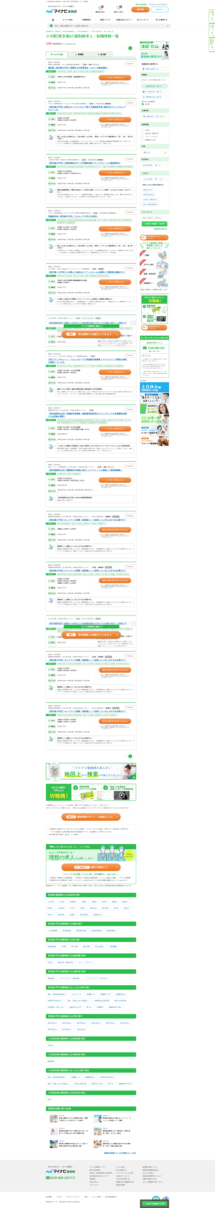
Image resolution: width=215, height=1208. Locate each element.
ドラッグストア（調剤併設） (70, 978)
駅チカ (89, 1007)
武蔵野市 (73, 902)
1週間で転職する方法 (149, 1179)
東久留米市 (84, 915)
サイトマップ (94, 1185)
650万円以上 (67, 1029)
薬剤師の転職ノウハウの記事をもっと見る (120, 1153)
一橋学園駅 (113, 946)
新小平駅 (74, 946)
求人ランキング (143, 20)
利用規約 (92, 1179)
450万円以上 (96, 1023)
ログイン (159, 9)
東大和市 (61, 915)
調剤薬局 (51, 978)
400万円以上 (81, 1023)
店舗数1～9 (90, 994)
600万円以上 (52, 1029)
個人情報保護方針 (111, 1197)
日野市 (82, 908)
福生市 (126, 908)
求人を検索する (161, 20)
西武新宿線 (67, 931)
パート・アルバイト (85, 962)
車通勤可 (100, 1007)
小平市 (72, 908)
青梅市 (94, 902)
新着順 (80, 54)
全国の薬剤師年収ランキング (152, 1176)
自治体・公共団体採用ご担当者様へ (101, 1173)
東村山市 (93, 908)
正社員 (50, 962)
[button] (130, 64)
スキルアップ (76, 994)
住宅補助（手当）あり (56, 1007)
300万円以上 (52, 1023)
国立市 (116, 908)
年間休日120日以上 (55, 1001)
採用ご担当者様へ (141, 4)
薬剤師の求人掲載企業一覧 (125, 1182)
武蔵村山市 (97, 915)
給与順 (103, 54)
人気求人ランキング (122, 1176)
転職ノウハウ (105, 20)
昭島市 (114, 902)
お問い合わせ (94, 1182)
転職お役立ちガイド (124, 20)
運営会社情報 (120, 1185)
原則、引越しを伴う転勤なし (78, 1001)
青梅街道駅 (52, 946)
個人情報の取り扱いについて (99, 1176)
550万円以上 (125, 1023)
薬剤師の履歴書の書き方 (151, 1170)
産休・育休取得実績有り (57, 994)
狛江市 (50, 915)
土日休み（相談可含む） (150, 199)
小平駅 (63, 946)
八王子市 (51, 902)
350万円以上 (67, 1023)
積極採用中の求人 (115, 1007)
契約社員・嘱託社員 (65, 962)
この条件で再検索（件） (154, 224)
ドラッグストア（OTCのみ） (97, 978)
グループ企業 (96, 1197)
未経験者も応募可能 (101, 1001)
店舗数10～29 (105, 994)
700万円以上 (81, 1029)
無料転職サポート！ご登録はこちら (90, 817)
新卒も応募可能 (120, 1001)
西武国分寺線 (81, 931)
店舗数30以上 (121, 994)
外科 (49, 1100)
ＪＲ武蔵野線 (53, 931)
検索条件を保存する (160, 229)
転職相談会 (86, 20)
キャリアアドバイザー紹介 (125, 1173)
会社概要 (49, 1197)
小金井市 (61, 908)
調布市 (124, 902)
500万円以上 (110, 1023)
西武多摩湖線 (97, 931)
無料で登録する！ (92, 867)
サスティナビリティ (73, 1197)
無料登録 (140, 9)
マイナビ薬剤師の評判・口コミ (153, 1182)
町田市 (50, 908)
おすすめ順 (58, 54)
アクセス (59, 1197)
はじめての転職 (148, 1173)
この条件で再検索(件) (154, 1204)
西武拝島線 (111, 931)
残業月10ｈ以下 (75, 1007)
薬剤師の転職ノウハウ (150, 1167)
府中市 (104, 902)
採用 (85, 1197)
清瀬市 (72, 915)
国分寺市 (105, 908)
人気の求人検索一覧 (122, 1179)
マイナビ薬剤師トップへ (98, 1167)
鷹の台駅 (86, 946)
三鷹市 (84, 902)
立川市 (61, 902)
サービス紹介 (68, 20)
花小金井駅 (99, 946)
